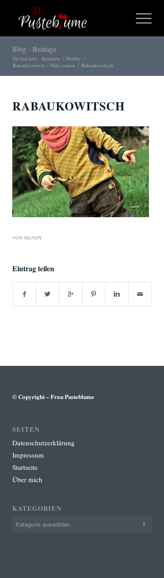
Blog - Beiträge (34, 49)
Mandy (33, 237)
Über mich (27, 479)
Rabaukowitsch (68, 106)
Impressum (28, 454)
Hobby (74, 58)
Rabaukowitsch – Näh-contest (44, 65)
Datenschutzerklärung (43, 442)
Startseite (50, 58)
